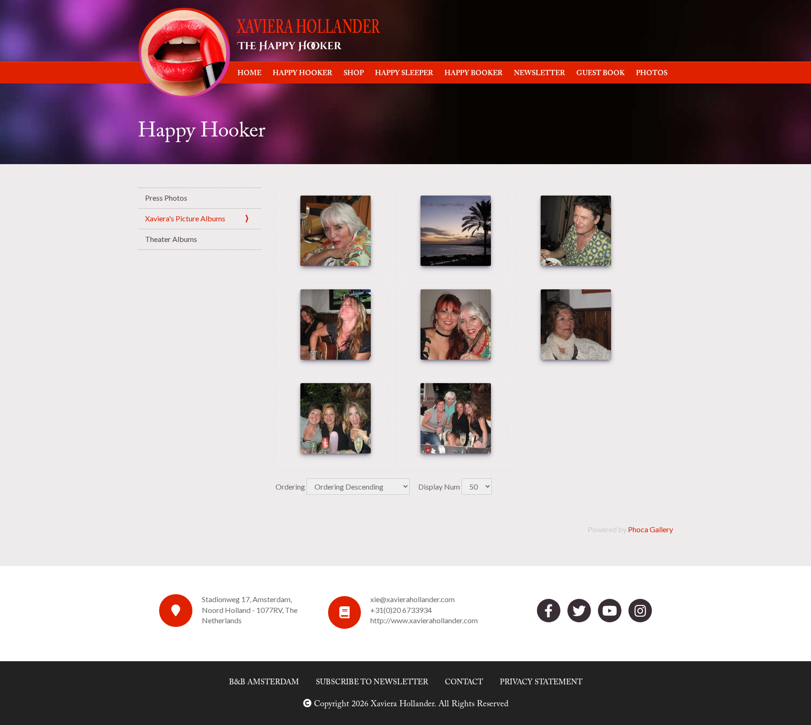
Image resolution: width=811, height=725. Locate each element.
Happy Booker (473, 73)
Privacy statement (541, 682)
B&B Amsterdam (264, 682)
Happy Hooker (302, 73)
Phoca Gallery (650, 529)
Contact (464, 682)
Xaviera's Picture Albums (185, 218)
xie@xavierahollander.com (412, 599)
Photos (651, 73)
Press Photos (166, 197)
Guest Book (600, 73)
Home (249, 73)
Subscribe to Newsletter (372, 682)
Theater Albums (171, 238)
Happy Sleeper (404, 73)
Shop (354, 73)
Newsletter (539, 73)
